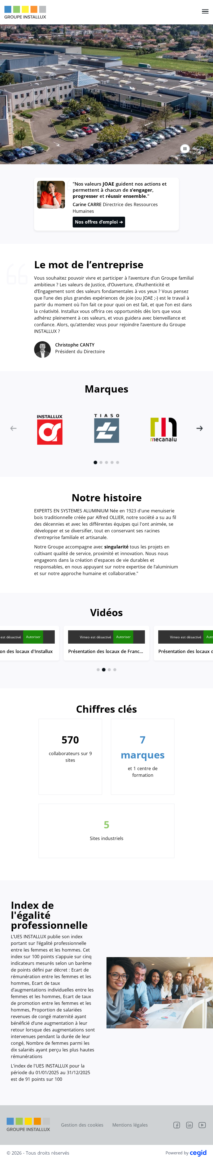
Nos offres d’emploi (97, 222)
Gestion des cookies (82, 1125)
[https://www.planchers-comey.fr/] (163, 428)
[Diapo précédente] (13, 428)
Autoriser (33, 636)
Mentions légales (130, 1125)
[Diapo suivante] (199, 428)
